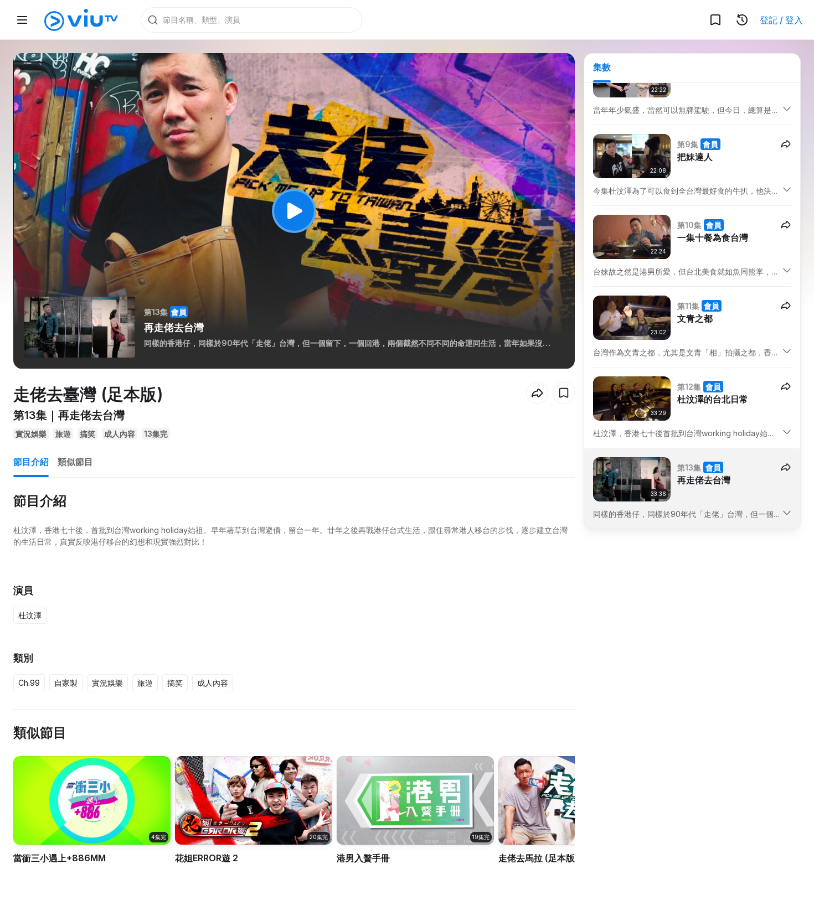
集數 (602, 67)
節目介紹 (31, 461)
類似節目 (75, 461)
